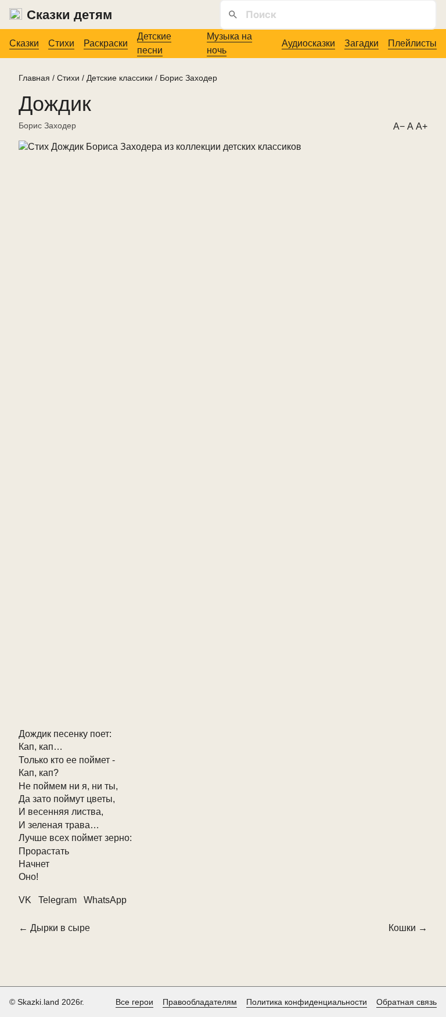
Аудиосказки (308, 43)
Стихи (61, 43)
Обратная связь (406, 1002)
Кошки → (408, 928)
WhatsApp (105, 900)
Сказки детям (69, 15)
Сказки (24, 43)
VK (25, 900)
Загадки (361, 43)
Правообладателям (200, 1002)
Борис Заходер (188, 77)
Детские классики (120, 77)
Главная (34, 77)
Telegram (57, 900)
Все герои (134, 1002)
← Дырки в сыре (54, 928)
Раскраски (106, 43)
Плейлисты (412, 43)
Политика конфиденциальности (306, 1002)
